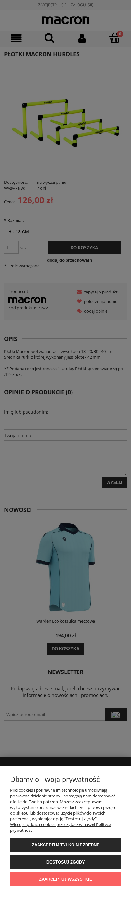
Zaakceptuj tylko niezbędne (66, 845)
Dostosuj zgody (65, 862)
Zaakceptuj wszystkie (65, 879)
